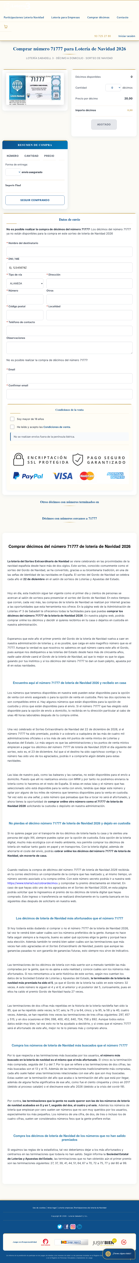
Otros (49, 290)
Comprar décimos (98, 17)
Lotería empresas (65, 1208)
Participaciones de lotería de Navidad (90, 1208)
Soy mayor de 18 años (30, 419)
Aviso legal (51, 1208)
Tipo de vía (14, 274)
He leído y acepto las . (43, 427)
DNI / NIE (12, 258)
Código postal (15, 306)
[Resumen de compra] (6, 27)
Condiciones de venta (56, 427)
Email (10, 369)
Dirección (53, 274)
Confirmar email (17, 385)
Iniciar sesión (126, 36)
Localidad (53, 306)
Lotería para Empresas (65, 17)
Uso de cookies (39, 1208)
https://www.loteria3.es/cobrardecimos (32, 883)
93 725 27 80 (102, 36)
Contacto (122, 17)
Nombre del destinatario (22, 243)
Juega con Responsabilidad (25, 1242)
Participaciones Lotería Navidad (24, 17)
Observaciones (15, 338)
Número (12, 290)
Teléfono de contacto (20, 322)
